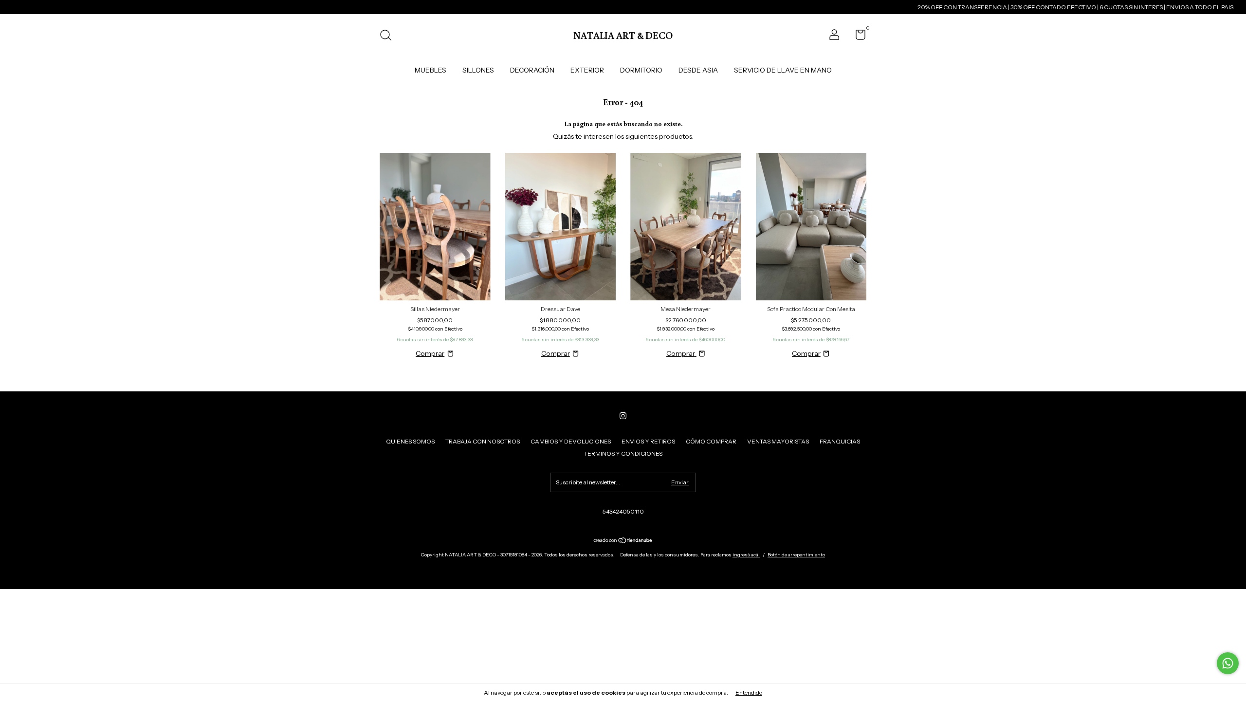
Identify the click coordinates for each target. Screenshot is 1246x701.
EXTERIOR (587, 70)
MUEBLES (430, 70)
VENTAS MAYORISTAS (778, 441)
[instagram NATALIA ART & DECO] (623, 416)
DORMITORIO (641, 70)
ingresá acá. (746, 555)
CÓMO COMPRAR (711, 441)
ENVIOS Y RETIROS (648, 441)
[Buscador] (389, 36)
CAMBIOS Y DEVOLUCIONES (571, 441)
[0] (856, 36)
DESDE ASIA (698, 70)
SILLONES (478, 70)
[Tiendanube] (623, 541)
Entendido (748, 692)
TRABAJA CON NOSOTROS (482, 441)
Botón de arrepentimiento (796, 555)
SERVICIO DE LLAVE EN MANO (783, 70)
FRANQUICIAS (840, 441)
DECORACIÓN (532, 70)
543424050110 (623, 511)
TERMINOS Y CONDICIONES (623, 453)
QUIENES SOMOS (410, 441)
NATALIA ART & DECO (623, 35)
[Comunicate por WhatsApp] (1228, 663)
